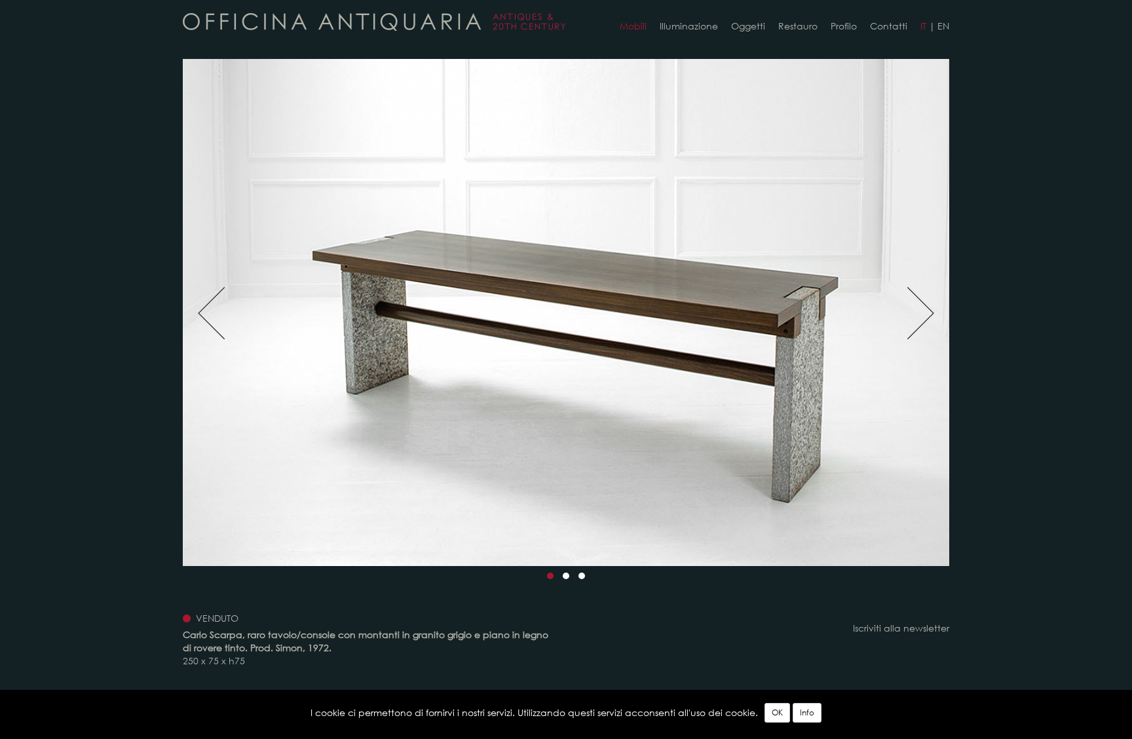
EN (943, 26)
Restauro (798, 26)
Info (807, 712)
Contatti (888, 26)
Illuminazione (689, 26)
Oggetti (748, 26)
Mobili (633, 26)
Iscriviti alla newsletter (901, 628)
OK (777, 712)
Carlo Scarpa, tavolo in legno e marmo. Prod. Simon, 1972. (374, 22)
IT (923, 26)
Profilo (844, 26)
